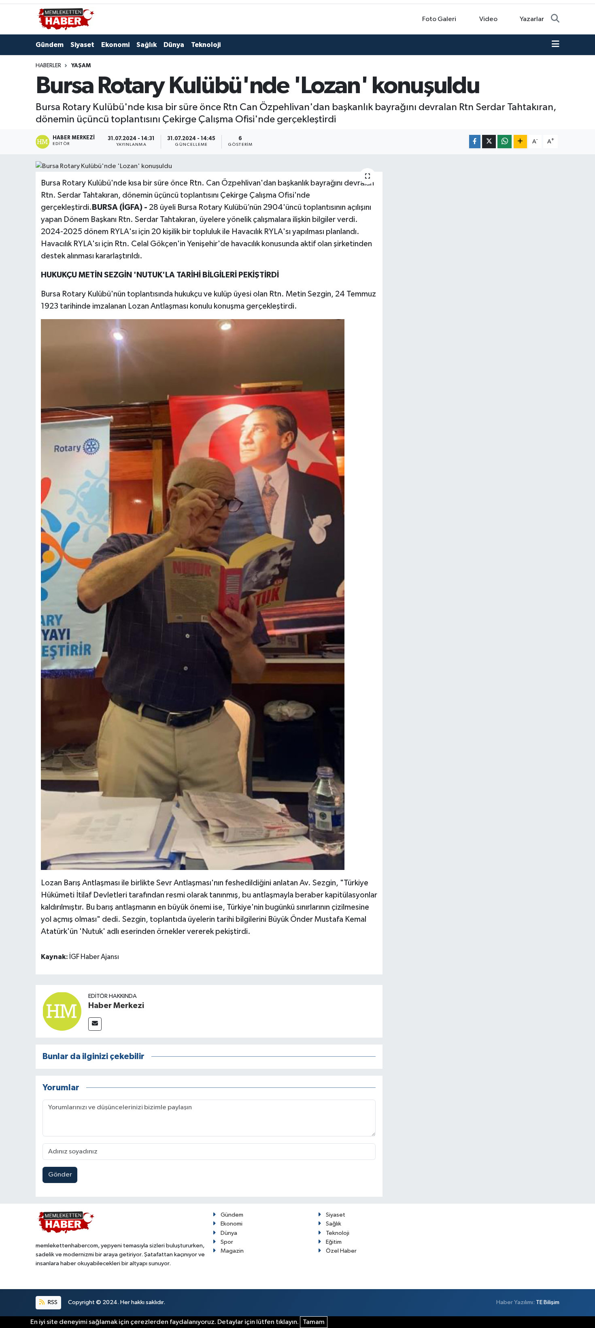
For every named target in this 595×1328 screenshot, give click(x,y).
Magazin (232, 1251)
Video (488, 19)
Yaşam (81, 65)
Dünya (174, 44)
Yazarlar (532, 19)
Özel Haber (341, 1251)
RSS (52, 1302)
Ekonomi (115, 44)
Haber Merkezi (116, 1006)
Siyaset (82, 44)
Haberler (48, 65)
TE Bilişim (547, 1302)
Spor (227, 1242)
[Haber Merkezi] (61, 1011)
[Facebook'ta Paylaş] (474, 141)
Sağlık (146, 44)
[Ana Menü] (555, 45)
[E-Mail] (95, 1024)
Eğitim (334, 1242)
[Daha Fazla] (520, 141)
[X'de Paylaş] (489, 141)
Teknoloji (206, 44)
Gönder (60, 1174)
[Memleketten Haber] (66, 19)
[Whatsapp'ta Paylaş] (504, 141)
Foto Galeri (439, 19)
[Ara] (555, 19)
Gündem (50, 44)
